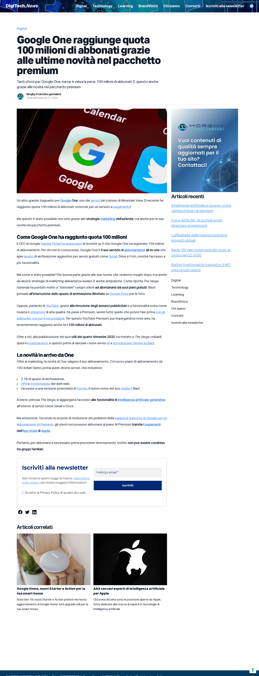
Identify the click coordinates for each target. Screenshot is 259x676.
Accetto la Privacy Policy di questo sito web (55, 492)
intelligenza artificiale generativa (141, 400)
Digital (81, 6)
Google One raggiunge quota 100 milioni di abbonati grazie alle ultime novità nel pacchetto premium (89, 55)
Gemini (82, 388)
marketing (107, 219)
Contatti (193, 6)
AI (108, 343)
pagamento (121, 207)
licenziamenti (38, 343)
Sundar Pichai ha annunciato (61, 243)
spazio (28, 256)
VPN (24, 384)
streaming (37, 312)
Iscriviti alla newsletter (225, 6)
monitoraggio (40, 384)
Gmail (113, 256)
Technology (102, 6)
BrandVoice (148, 6)
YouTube (52, 306)
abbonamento (134, 250)
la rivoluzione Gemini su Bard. (134, 343)
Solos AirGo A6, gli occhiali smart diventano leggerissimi (197, 223)
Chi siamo (172, 6)
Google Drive (119, 294)
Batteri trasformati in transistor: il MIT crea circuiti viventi (201, 267)
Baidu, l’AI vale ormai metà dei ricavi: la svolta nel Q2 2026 (200, 252)
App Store (29, 431)
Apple (45, 431)
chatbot (126, 388)
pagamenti (153, 424)
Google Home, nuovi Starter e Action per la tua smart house (51, 591)
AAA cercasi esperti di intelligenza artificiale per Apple (129, 591)
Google (65, 200)
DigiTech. (22, 6)
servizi (95, 200)
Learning (125, 6)
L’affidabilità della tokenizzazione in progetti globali (199, 238)
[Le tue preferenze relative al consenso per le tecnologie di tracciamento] (252, 669)
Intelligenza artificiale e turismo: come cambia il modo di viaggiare (201, 208)
